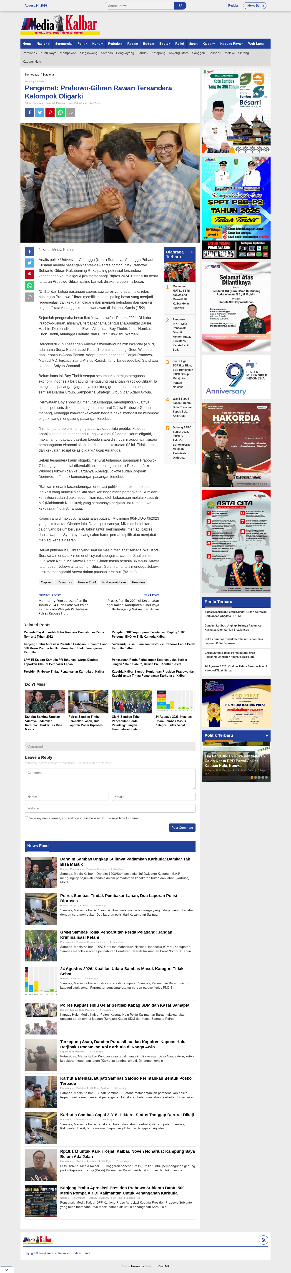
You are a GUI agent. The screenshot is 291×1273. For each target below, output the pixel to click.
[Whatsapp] (60, 112)
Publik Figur (80, 103)
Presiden (138, 582)
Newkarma (138, 1266)
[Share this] (29, 112)
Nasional (50, 103)
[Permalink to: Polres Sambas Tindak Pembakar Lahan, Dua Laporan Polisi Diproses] (88, 702)
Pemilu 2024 (87, 582)
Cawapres (65, 582)
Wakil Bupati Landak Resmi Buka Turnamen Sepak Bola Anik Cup (183, 407)
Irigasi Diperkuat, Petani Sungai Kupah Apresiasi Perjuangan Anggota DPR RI (236, 614)
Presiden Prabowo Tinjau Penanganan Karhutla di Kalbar (64, 671)
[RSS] (263, 1240)
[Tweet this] (39, 112)
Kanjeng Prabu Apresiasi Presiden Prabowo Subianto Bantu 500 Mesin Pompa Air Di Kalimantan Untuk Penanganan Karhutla (66, 648)
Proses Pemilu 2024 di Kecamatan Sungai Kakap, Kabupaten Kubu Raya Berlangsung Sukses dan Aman (131, 602)
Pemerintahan (77, 869)
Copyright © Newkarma (38, 1253)
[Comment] (70, 112)
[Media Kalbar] (60, 25)
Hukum (64, 905)
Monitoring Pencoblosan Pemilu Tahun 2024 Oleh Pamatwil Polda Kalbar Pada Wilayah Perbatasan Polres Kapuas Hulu (63, 605)
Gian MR (163, 1266)
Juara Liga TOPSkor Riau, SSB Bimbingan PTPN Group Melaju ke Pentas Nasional (183, 374)
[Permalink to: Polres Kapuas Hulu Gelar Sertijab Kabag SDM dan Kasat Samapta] (41, 1018)
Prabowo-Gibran (114, 582)
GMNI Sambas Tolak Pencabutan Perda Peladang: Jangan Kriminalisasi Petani (230, 655)
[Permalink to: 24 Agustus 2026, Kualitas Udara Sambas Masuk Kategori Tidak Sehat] (176, 702)
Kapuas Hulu (77, 1010)
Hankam (64, 869)
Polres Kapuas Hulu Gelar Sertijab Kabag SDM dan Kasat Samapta (124, 1005)
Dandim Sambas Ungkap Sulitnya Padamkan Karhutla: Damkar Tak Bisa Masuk (233, 627)
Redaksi (63, 1253)
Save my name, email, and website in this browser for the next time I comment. (85, 818)
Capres (46, 582)
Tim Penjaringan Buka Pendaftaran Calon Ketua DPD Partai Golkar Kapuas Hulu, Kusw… (235, 761)
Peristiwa (60, 103)
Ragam (91, 942)
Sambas (101, 869)
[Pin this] (50, 112)
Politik (70, 103)
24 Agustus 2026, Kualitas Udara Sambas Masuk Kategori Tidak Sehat (174, 721)
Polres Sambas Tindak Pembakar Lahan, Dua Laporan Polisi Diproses (85, 721)
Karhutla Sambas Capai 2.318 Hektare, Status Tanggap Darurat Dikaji (127, 1115)
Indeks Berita (81, 1253)
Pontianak (92, 1161)
